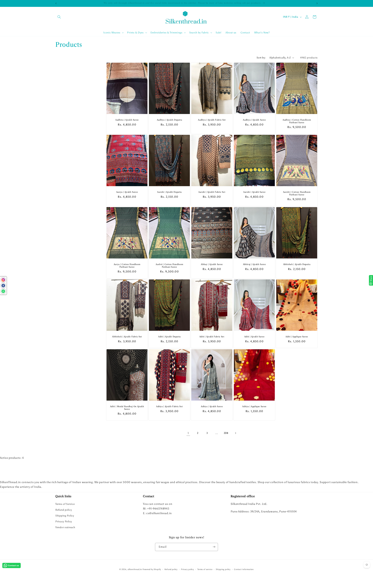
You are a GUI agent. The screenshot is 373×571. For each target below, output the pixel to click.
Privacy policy (187, 569)
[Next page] (235, 433)
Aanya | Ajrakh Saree (127, 192)
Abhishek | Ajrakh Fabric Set (127, 337)
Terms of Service (65, 504)
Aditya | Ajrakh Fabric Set (169, 406)
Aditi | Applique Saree (296, 337)
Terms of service (204, 569)
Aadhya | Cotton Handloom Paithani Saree (297, 121)
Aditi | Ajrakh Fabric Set (211, 337)
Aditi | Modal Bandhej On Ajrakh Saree (127, 407)
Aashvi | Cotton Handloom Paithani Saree (169, 265)
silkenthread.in (135, 569)
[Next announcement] (317, 3)
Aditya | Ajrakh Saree (212, 406)
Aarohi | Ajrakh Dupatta (169, 192)
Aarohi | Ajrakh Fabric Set (211, 192)
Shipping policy (223, 569)
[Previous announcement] (56, 3)
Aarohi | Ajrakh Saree (254, 192)
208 (226, 432)
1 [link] (188, 433)
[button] (59, 17)
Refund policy (63, 509)
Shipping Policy (64, 515)
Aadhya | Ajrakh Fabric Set (212, 120)
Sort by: (261, 57)
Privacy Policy (63, 521)
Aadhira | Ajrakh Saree (127, 120)
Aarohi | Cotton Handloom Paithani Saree (296, 193)
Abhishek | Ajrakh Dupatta (296, 264)
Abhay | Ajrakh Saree (212, 264)
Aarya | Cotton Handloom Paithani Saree (127, 265)
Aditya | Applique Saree (254, 406)
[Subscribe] (214, 547)
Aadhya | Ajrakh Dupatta (169, 120)
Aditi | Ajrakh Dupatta (169, 337)
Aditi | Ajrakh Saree (254, 337)
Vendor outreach (65, 527)
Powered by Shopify (151, 569)
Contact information (244, 569)
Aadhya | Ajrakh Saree (254, 120)
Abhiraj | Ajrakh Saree (254, 264)
